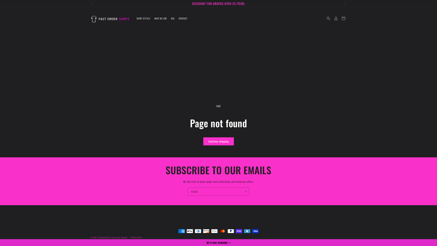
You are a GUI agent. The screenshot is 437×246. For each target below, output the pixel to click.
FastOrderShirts (104, 237)
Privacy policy (136, 237)
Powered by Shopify (119, 237)
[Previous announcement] (91, 3)
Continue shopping (218, 141)
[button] (218, 242)
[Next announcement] (345, 3)
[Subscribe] (245, 192)
